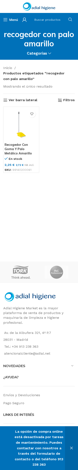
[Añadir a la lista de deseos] (32, 114)
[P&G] (56, 272)
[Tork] (21, 272)
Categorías (37, 53)
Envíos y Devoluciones (21, 395)
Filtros (69, 100)
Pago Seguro (13, 403)
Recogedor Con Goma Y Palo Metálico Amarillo (18, 149)
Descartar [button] (71, 448)
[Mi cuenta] (24, 19)
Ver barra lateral (23, 100)
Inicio (8, 68)
